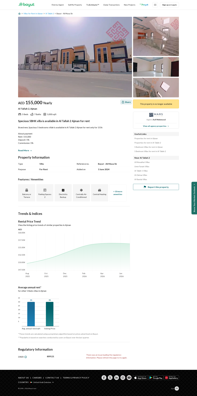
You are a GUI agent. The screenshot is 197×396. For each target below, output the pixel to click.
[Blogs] (143, 5)
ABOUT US (23, 378)
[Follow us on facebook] (103, 377)
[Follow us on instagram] (122, 377)
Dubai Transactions (111, 5)
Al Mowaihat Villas (142, 162)
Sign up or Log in (169, 5)
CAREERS (37, 378)
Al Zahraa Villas (140, 175)
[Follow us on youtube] (129, 377)
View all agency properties (154, 126)
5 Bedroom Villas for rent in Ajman (148, 147)
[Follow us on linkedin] (116, 377)
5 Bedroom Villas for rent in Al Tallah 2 (150, 151)
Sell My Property (75, 5)
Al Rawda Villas (140, 179)
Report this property (158, 187)
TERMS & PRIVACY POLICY (76, 378)
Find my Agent (58, 5)
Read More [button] (23, 150)
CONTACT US (52, 378)
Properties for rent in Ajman (146, 138)
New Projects (129, 5)
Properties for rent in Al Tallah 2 (147, 143)
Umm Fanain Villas (141, 166)
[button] (194, 198)
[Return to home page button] (26, 5)
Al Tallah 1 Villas (141, 171)
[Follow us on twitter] (110, 377)
